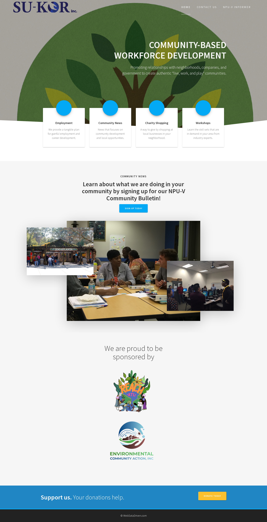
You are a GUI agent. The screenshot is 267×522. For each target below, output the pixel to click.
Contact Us (207, 7)
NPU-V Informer (237, 7)
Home (186, 7)
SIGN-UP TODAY (133, 208)
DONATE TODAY (212, 496)
